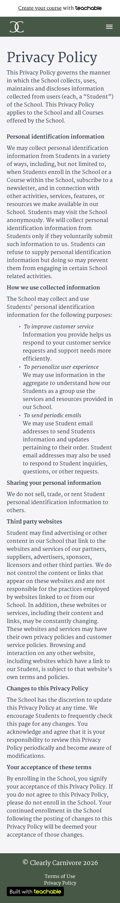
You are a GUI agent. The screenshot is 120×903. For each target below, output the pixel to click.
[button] (109, 26)
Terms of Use (60, 876)
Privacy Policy (60, 883)
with (46, 8)
